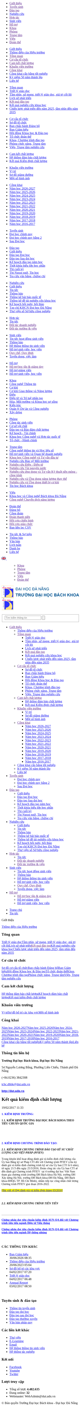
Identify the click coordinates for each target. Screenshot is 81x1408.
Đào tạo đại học (19, 1311)
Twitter (13, 1374)
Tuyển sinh (16, 6)
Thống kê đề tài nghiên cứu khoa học (32, 300)
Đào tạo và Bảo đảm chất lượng (29, 429)
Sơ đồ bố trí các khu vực (23, 1012)
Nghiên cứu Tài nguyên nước (27, 468)
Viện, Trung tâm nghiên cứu (26, 147)
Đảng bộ (14, 509)
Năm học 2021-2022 (22, 206)
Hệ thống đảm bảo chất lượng (27, 157)
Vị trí (12, 171)
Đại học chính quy (20, 234)
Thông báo (16, 293)
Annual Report (18, 1282)
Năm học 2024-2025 (22, 195)
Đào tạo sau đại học (21, 1315)
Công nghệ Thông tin (22, 384)
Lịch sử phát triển (20, 98)
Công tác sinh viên (21, 422)
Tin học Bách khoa (21, 485)
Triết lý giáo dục (19, 91)
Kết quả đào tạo (19, 101)
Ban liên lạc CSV (20, 527)
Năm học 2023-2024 (22, 199)
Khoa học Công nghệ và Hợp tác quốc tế (34, 436)
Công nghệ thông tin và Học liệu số (31, 450)
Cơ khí (13, 387)
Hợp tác (14, 17)
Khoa (12, 28)
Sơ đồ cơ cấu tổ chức (15, 967)
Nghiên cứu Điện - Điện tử (26, 464)
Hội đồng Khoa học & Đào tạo (28, 133)
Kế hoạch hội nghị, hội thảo (26, 304)
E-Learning (16, 1341)
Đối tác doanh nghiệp (22, 325)
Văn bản (14, 541)
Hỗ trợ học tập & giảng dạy (26, 366)
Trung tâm (15, 35)
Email (13, 1344)
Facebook (15, 1367)
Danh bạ (14, 548)
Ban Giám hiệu (18, 129)
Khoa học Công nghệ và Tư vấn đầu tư (33, 457)
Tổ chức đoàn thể (20, 136)
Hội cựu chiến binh (21, 520)
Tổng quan (16, 56)
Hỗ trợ (13, 24)
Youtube (14, 1370)
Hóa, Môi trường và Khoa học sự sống (33, 401)
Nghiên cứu (16, 14)
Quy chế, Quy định (21, 353)
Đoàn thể (15, 42)
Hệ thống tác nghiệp (22, 1351)
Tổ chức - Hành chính (23, 440)
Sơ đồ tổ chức (18, 122)
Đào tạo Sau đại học (22, 258)
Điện (12, 394)
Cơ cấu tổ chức (18, 59)
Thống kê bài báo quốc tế (25, 297)
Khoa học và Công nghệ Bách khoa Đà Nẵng (37, 496)
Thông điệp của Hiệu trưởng (27, 52)
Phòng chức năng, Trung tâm (27, 143)
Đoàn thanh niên (19, 517)
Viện (12, 38)
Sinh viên (15, 21)
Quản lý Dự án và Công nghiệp (29, 408)
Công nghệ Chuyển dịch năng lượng (32, 499)
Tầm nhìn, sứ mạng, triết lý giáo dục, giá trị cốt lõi (40, 94)
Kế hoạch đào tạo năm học (26, 262)
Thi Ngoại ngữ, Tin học (24, 272)
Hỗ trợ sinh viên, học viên (25, 349)
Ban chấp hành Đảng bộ (24, 126)
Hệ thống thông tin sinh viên (27, 345)
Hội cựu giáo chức (21, 524)
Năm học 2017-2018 (22, 220)
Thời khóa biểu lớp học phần (27, 265)
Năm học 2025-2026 (22, 192)
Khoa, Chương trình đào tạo (26, 140)
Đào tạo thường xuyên (23, 1318)
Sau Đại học (17, 241)
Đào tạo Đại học (19, 255)
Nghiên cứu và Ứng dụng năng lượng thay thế (38, 478)
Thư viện (15, 1337)
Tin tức (13, 290)
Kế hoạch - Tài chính (22, 433)
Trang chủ (15, 909)
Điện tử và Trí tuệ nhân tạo (26, 398)
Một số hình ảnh (19, 178)
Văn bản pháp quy (20, 1322)
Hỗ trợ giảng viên (20, 370)
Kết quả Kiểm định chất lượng (28, 161)
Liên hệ (14, 80)
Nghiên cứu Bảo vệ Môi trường (29, 461)
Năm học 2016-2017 (22, 224)
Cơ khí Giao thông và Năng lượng (30, 391)
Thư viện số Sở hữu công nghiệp (29, 311)
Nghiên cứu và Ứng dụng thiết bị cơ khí (34, 482)
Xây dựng (15, 412)
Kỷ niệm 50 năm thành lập (25, 77)
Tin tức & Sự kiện (20, 534)
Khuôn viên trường (21, 66)
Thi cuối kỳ (16, 269)
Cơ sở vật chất (18, 426)
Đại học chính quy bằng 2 (25, 237)
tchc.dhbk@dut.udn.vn (16, 1084)
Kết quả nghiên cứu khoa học (27, 105)
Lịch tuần (15, 544)
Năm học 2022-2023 (22, 202)
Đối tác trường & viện (23, 328)
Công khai (15, 70)
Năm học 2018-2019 (22, 216)
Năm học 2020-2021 (22, 209)
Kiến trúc (15, 405)
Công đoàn (16, 513)
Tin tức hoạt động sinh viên (26, 338)
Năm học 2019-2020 (22, 213)
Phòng (13, 31)
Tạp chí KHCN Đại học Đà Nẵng (30, 307)
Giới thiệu (15, 3)
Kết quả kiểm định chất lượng (27, 997)
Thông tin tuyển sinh (22, 1308)
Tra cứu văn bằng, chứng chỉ (27, 276)
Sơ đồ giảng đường (21, 174)
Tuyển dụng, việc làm (22, 356)
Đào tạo (14, 10)
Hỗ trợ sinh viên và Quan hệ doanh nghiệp (35, 454)
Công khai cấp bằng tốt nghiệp (28, 73)
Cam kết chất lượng (21, 63)
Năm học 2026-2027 (22, 188)
